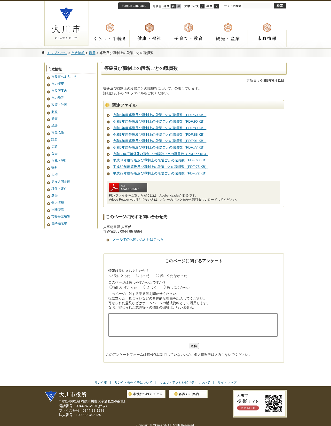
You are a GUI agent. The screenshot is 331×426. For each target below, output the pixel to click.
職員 (92, 53)
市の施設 (57, 98)
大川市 (66, 23)
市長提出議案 (60, 216)
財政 (54, 112)
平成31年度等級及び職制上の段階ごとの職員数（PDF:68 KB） (160, 160)
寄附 (54, 167)
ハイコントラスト (173, 6)
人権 (54, 174)
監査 (54, 118)
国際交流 (57, 209)
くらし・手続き (110, 38)
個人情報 (57, 202)
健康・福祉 (149, 38)
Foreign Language (134, 5)
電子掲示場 (59, 223)
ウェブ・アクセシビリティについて (185, 382)
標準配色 (166, 6)
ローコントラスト (178, 6)
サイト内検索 (232, 6)
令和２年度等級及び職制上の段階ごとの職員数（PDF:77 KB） (160, 154)
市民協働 (57, 132)
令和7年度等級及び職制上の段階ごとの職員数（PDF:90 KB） (159, 121)
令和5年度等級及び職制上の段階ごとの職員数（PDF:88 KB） (159, 134)
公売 (54, 154)
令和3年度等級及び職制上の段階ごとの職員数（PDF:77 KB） (159, 147)
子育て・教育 (188, 38)
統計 (54, 125)
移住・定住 (59, 188)
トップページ (57, 53)
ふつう (145, 276)
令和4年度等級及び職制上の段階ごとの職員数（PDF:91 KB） (159, 141)
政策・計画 (59, 105)
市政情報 (267, 38)
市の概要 (57, 84)
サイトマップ (227, 382)
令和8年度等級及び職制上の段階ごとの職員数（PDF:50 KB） (159, 115)
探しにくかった (178, 287)
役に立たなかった (173, 276)
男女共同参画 (60, 181)
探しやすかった (125, 287)
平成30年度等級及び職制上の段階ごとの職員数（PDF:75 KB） (160, 167)
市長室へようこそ (64, 77)
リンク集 (101, 382)
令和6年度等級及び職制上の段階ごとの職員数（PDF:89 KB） (159, 128)
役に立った (121, 276)
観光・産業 (227, 38)
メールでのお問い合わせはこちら (138, 239)
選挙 (54, 195)
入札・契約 (59, 160)
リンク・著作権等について (133, 382)
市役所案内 (59, 91)
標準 (209, 6)
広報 (54, 147)
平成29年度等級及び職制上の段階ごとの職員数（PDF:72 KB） (160, 173)
